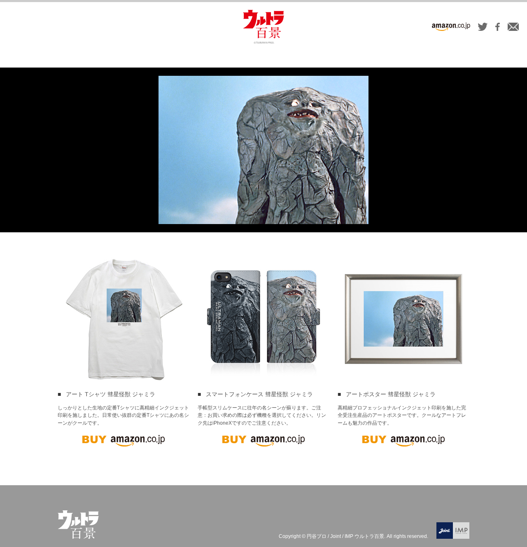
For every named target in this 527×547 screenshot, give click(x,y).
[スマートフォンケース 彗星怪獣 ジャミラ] (263, 319)
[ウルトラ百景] (263, 27)
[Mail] (513, 28)
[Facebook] (497, 28)
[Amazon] (451, 28)
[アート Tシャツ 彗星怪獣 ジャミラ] (123, 319)
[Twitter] (482, 28)
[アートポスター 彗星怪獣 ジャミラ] (403, 319)
